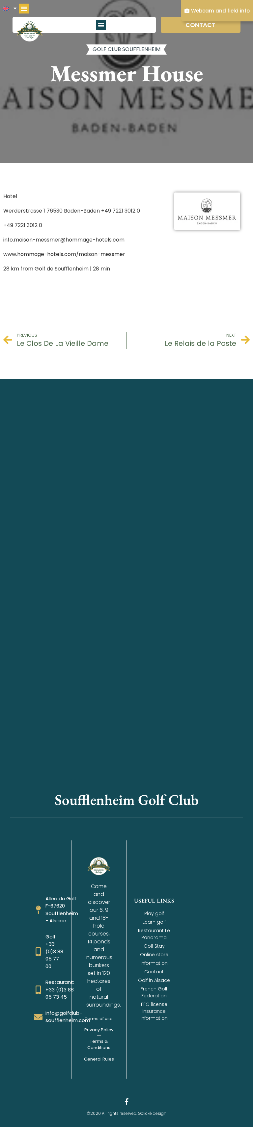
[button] (24, 8)
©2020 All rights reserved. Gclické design (126, 1113)
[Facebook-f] (126, 1101)
